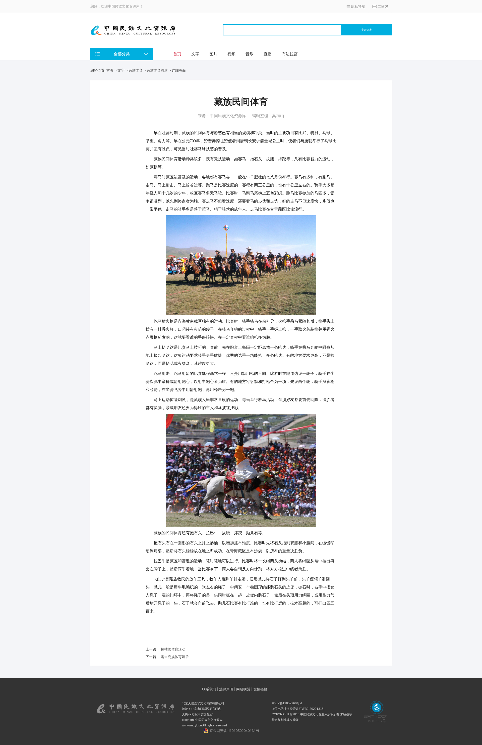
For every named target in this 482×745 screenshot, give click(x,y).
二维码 (383, 7)
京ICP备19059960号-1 (287, 703)
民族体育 (136, 70)
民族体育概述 (157, 70)
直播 (268, 54)
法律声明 (226, 689)
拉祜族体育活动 (173, 649)
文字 (195, 54)
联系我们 (209, 689)
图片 (213, 54)
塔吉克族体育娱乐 (175, 657)
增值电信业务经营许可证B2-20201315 (298, 709)
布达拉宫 (290, 54)
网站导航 (358, 7)
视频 (231, 54)
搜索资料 (366, 30)
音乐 (250, 54)
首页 (177, 54)
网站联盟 (243, 689)
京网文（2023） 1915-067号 (376, 718)
